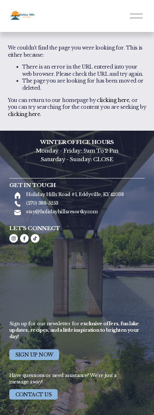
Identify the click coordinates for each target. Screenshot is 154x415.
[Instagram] (13, 238)
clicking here (113, 100)
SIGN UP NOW (34, 354)
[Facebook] (24, 238)
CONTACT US (33, 394)
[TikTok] (35, 238)
